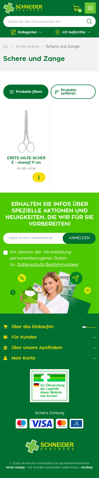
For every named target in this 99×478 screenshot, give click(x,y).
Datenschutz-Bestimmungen (47, 265)
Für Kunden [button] (24, 337)
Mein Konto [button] (23, 358)
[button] (26, 32)
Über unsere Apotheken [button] (37, 348)
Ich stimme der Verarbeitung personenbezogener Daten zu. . (44, 258)
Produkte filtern (29, 91)
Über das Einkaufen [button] (33, 327)
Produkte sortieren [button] (68, 91)
